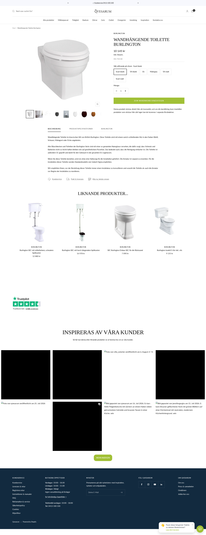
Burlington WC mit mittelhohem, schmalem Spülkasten (36, 251)
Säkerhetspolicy (18, 505)
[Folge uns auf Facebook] (141, 484)
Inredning (133, 20)
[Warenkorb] (192, 11)
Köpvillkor (16, 513)
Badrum (85, 20)
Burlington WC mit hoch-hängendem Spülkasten (81, 250)
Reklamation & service (21, 502)
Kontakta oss (158, 20)
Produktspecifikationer (81, 129)
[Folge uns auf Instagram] (148, 484)
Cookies (15, 509)
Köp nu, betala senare (101, 179)
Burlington (119, 33)
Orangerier (122, 20)
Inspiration (145, 20)
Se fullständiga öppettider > (56, 497)
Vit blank (133, 72)
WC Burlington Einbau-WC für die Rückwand (125, 250)
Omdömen (182, 490)
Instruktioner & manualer (22, 494)
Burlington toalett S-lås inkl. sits (169, 250)
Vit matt (166, 72)
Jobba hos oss (183, 494)
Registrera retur (18, 490)
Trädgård (75, 20)
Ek (143, 72)
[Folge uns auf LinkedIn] (161, 484)
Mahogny (153, 72)
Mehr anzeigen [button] (103, 458)
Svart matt (120, 79)
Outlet (111, 20)
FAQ (14, 498)
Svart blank (120, 72)
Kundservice (57, 179)
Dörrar (94, 20)
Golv (103, 20)
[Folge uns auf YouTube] (155, 484)
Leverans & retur (18, 486)
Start (14, 28)
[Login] (187, 11)
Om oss (181, 483)
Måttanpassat (63, 20)
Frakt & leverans (77, 179)
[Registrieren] (122, 492)
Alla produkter (48, 20)
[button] (26, 375)
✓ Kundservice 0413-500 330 (103, 3)
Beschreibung (54, 129)
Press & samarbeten (186, 486)
